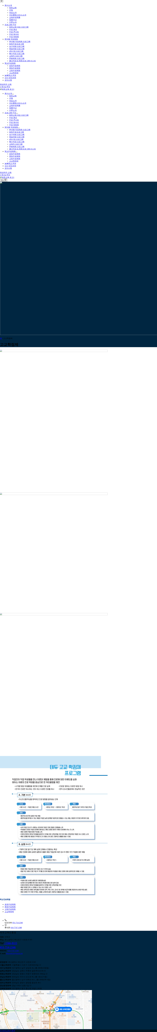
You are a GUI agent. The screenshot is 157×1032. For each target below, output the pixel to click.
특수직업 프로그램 (16, 142)
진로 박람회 (14, 125)
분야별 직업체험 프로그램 (19, 130)
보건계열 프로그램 (16, 134)
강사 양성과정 (10, 166)
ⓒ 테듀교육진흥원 (7, 1031)
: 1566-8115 (10, 943)
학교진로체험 (10, 151)
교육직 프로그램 (16, 144)
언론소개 (13, 110)
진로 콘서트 (14, 120)
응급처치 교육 (5, 173)
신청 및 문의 (5, 175)
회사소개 (8, 93)
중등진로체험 (14, 156)
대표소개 (13, 101)
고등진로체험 (14, 159)
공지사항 (8, 168)
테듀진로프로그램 (16, 132)
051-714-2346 (17, 923)
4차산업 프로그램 (16, 139)
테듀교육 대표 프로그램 (19, 115)
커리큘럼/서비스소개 (17, 103)
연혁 (11, 98)
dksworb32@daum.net (14, 953)
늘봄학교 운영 (10, 163)
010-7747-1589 (16, 928)
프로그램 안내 (10, 113)
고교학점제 (13, 161)
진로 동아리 (14, 122)
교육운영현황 (14, 106)
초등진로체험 (14, 154)
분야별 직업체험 (11, 127)
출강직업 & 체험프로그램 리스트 (22, 149)
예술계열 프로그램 (16, 137)
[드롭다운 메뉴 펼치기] (17, 113)
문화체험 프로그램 (16, 147)
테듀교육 (13, 96)
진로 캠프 (13, 118)
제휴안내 (13, 108)
